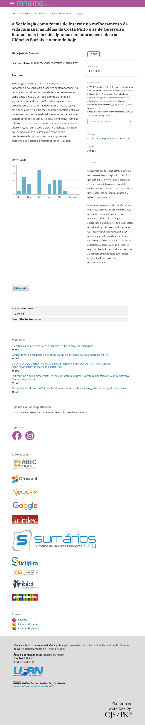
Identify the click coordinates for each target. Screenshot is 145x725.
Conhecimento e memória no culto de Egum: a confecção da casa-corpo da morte (60, 354)
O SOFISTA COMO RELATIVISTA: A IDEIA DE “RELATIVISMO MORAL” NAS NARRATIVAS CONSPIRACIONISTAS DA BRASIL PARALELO (61, 365)
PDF (94, 54)
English (22, 620)
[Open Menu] (11, 3)
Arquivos (26, 13)
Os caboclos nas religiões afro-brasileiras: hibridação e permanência (52, 346)
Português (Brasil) (28, 628)
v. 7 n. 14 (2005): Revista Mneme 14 (53, 13)
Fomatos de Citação (100, 121)
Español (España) (28, 624)
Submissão (20, 287)
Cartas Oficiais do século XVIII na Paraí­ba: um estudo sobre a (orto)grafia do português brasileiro (69, 388)
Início (14, 13)
